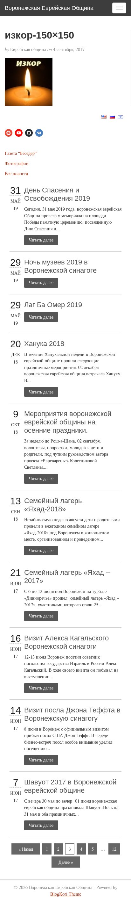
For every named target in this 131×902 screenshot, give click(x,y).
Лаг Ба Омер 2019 (53, 305)
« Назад (25, 849)
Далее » (66, 862)
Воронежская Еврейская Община (49, 8)
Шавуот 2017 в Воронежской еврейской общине (70, 786)
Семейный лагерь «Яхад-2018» (53, 505)
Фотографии (17, 163)
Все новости (16, 173)
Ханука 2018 (44, 344)
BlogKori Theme (65, 894)
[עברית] (120, 116)
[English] (104, 116)
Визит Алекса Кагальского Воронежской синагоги (66, 642)
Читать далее (41, 240)
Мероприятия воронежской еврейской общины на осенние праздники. (67, 422)
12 (114, 849)
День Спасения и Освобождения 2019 (57, 194)
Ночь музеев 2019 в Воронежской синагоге (60, 266)
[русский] (112, 116)
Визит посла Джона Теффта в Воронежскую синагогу (72, 714)
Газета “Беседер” (21, 153)
